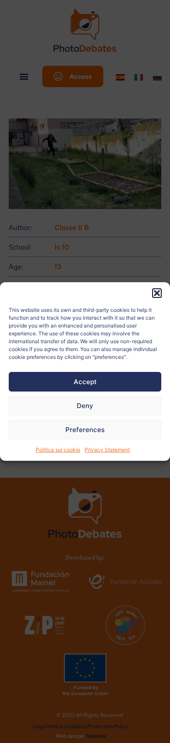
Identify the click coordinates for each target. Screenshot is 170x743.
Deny (85, 406)
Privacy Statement (107, 449)
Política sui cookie (58, 449)
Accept (85, 382)
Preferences (85, 430)
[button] (157, 293)
